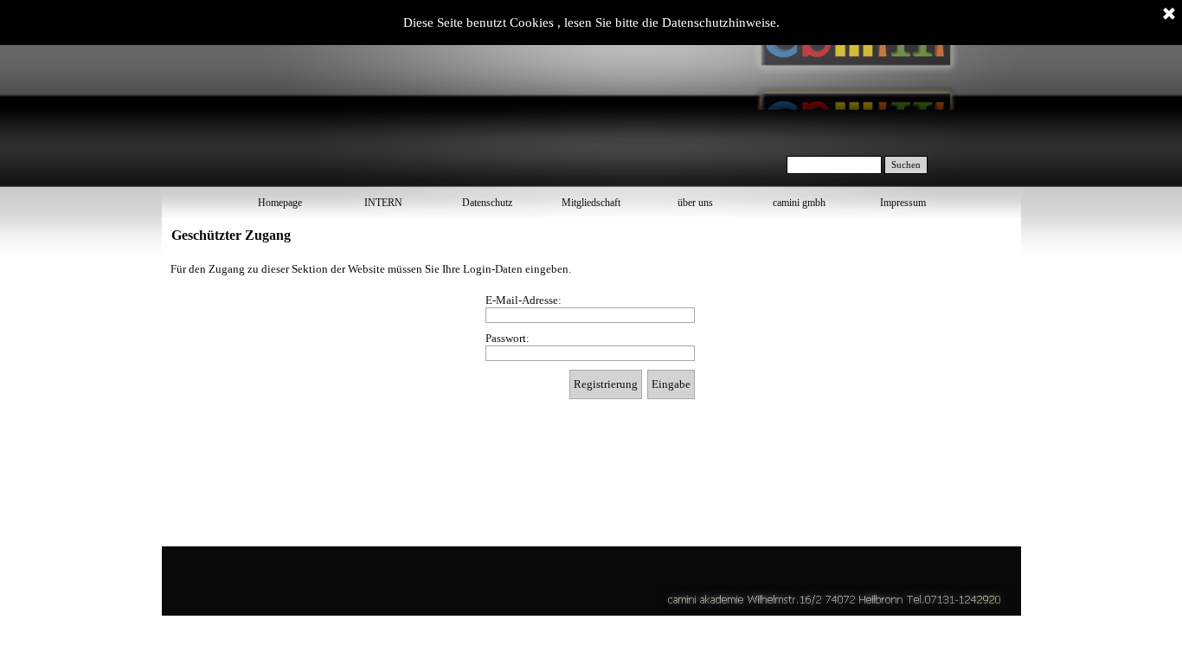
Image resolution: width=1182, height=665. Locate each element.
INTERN (383, 203)
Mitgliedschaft (591, 203)
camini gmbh (799, 203)
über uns (695, 203)
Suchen (906, 165)
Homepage (280, 203)
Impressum (903, 203)
